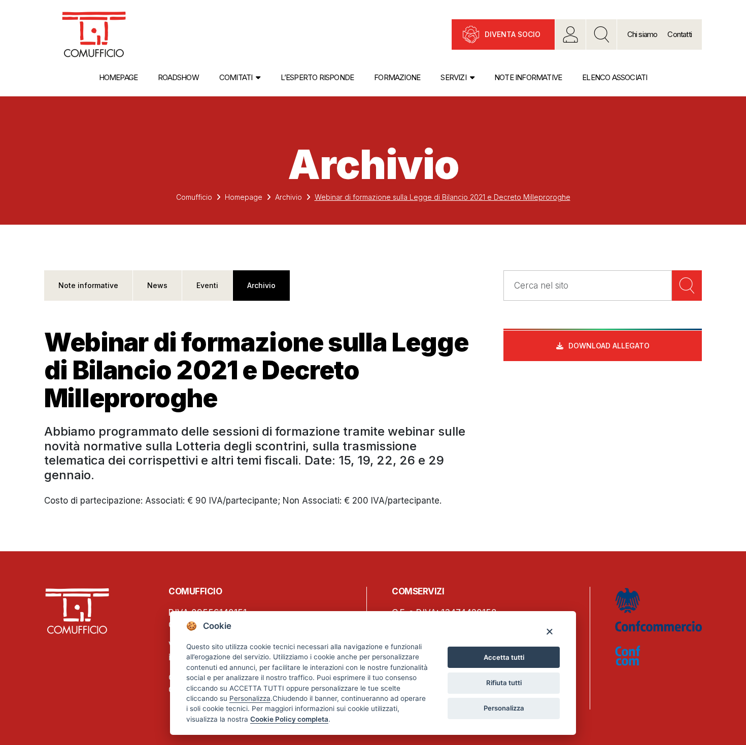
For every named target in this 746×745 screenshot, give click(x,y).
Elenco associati (614, 77)
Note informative (528, 77)
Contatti (679, 34)
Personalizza (504, 708)
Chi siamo (642, 34)
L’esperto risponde (317, 77)
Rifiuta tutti (504, 683)
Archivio (288, 197)
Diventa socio (512, 34)
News (157, 285)
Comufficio (194, 197)
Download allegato (609, 345)
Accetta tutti (504, 657)
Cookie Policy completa (289, 719)
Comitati (236, 77)
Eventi (207, 285)
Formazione (397, 77)
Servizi (453, 77)
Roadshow (178, 77)
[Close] (549, 631)
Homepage (118, 77)
